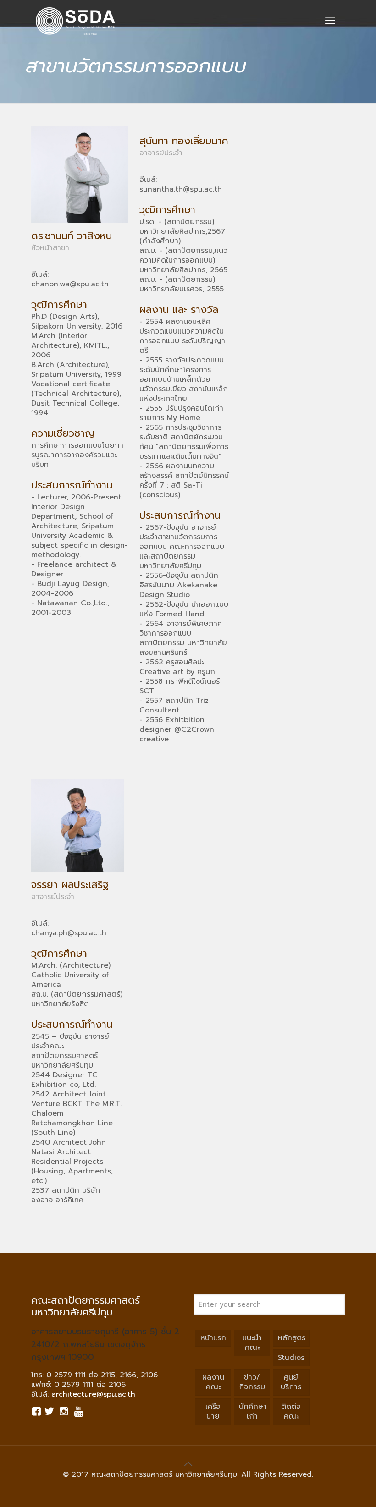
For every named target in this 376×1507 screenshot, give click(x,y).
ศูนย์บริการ (291, 1382)
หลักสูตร (291, 1337)
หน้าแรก (213, 1337)
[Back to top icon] (188, 1464)
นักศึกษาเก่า (253, 1411)
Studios (291, 1357)
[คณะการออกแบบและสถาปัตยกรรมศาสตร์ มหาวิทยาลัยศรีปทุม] (75, 20)
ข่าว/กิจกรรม (252, 1382)
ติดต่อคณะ (291, 1411)
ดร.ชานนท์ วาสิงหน (71, 235)
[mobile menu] (330, 20)
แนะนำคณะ (252, 1342)
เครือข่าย (213, 1411)
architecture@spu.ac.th (93, 1394)
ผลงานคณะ (213, 1382)
